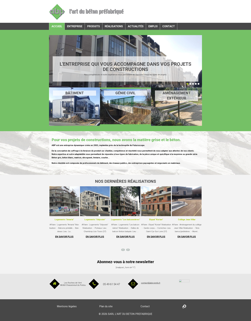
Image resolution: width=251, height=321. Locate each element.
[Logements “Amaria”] (64, 201)
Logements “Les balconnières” (125, 219)
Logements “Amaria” (64, 219)
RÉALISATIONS (114, 26)
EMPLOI (153, 26)
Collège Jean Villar (187, 219)
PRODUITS (93, 26)
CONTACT (168, 26)
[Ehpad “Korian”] (156, 201)
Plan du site (106, 306)
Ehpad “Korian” (156, 219)
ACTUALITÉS (136, 26)
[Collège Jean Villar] (187, 201)
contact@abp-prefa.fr (150, 283)
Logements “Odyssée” (94, 219)
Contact (145, 306)
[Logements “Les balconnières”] (125, 201)
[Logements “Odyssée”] (95, 201)
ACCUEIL (57, 26)
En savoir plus (64, 236)
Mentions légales (67, 306)
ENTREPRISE (74, 26)
